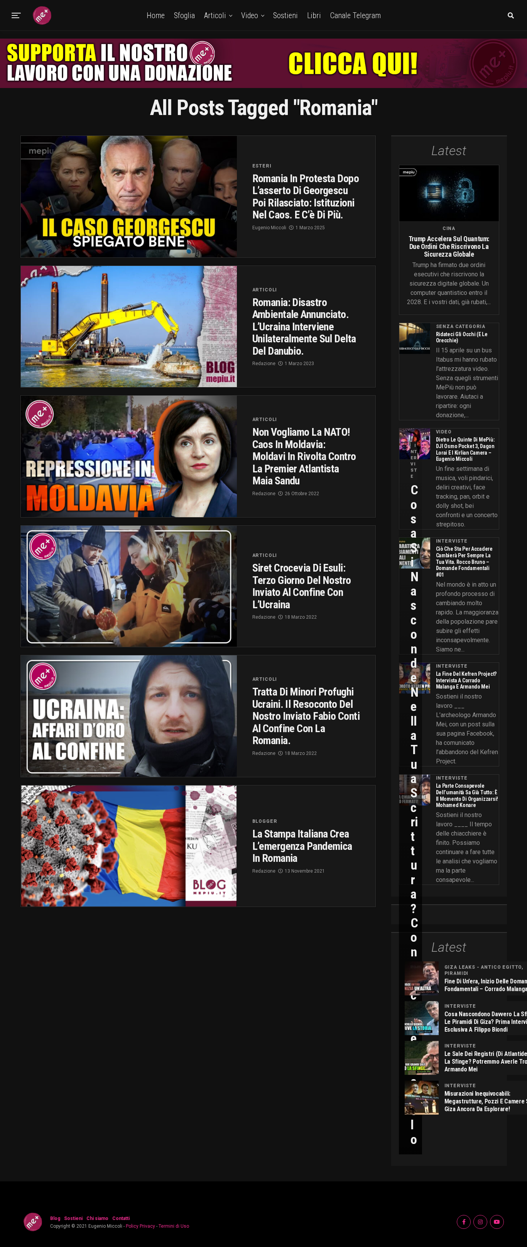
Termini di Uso (174, 1226)
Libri (314, 15)
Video (249, 15)
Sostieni (285, 15)
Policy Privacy (140, 1226)
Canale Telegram (355, 15)
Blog (55, 1218)
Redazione (263, 363)
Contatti (121, 1218)
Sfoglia (184, 15)
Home (156, 15)
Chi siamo (97, 1218)
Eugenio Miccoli (269, 227)
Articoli (215, 15)
